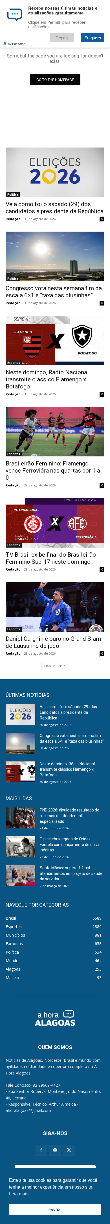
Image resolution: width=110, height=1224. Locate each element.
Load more (53, 665)
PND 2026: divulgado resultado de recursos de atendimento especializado (69, 815)
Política (12, 194)
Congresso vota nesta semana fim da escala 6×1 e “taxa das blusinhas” (54, 292)
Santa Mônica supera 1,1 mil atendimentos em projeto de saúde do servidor (71, 873)
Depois (62, 37)
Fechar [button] (55, 1209)
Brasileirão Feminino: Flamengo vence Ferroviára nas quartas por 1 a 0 (53, 470)
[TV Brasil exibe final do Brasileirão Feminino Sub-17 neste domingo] (55, 523)
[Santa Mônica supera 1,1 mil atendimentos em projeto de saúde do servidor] (20, 875)
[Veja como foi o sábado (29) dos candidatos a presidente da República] (55, 172)
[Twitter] (68, 1150)
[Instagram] (54, 1150)
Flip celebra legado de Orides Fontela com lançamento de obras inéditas (70, 844)
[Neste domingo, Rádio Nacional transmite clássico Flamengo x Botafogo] (55, 340)
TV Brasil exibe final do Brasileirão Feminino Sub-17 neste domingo (51, 558)
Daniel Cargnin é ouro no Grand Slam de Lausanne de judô (53, 642)
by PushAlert (16, 43)
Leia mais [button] (18, 1193)
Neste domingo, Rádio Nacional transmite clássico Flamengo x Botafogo (47, 379)
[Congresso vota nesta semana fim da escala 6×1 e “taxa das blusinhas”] (55, 256)
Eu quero (92, 37)
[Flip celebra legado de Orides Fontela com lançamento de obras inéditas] (20, 846)
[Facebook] (41, 1150)
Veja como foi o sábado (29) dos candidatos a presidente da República (55, 208)
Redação (13, 219)
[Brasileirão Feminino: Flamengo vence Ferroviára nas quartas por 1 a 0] (55, 431)
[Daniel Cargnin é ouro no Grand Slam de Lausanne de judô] (55, 607)
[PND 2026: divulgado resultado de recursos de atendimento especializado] (20, 818)
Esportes (13, 363)
